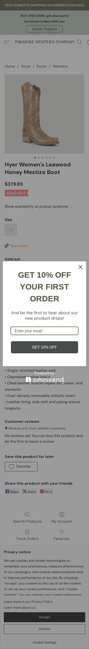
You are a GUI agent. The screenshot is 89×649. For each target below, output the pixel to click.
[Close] (80, 261)
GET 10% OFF (44, 353)
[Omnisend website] (44, 383)
